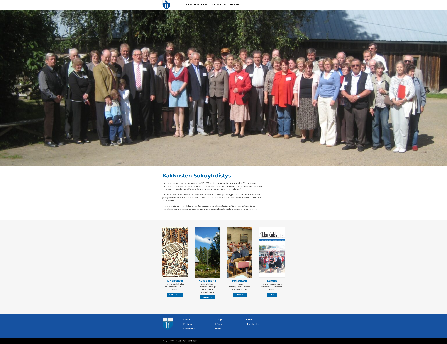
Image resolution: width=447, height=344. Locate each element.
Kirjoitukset (192, 5)
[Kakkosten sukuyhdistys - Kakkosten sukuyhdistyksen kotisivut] (172, 5)
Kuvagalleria (208, 5)
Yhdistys (221, 5)
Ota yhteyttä (236, 5)
